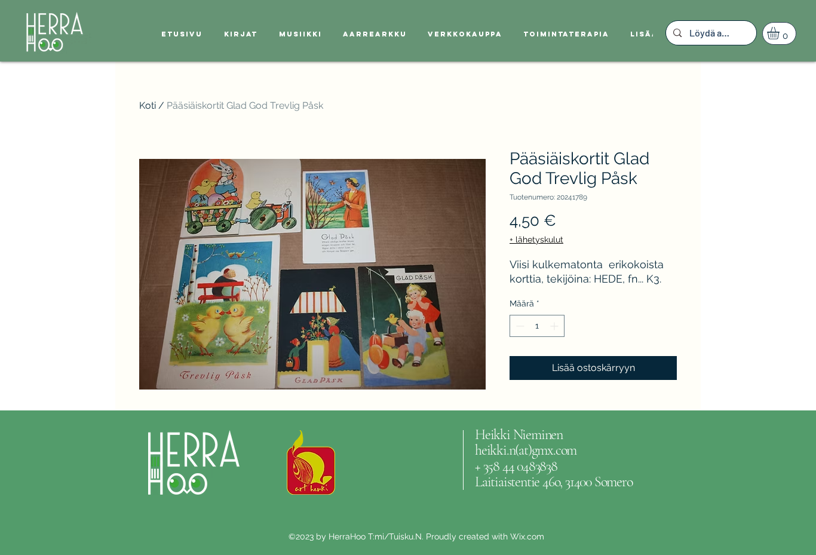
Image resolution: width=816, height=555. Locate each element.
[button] (780, 33)
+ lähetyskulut (536, 239)
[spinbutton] (537, 325)
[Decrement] (518, 325)
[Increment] (555, 325)
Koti (147, 105)
